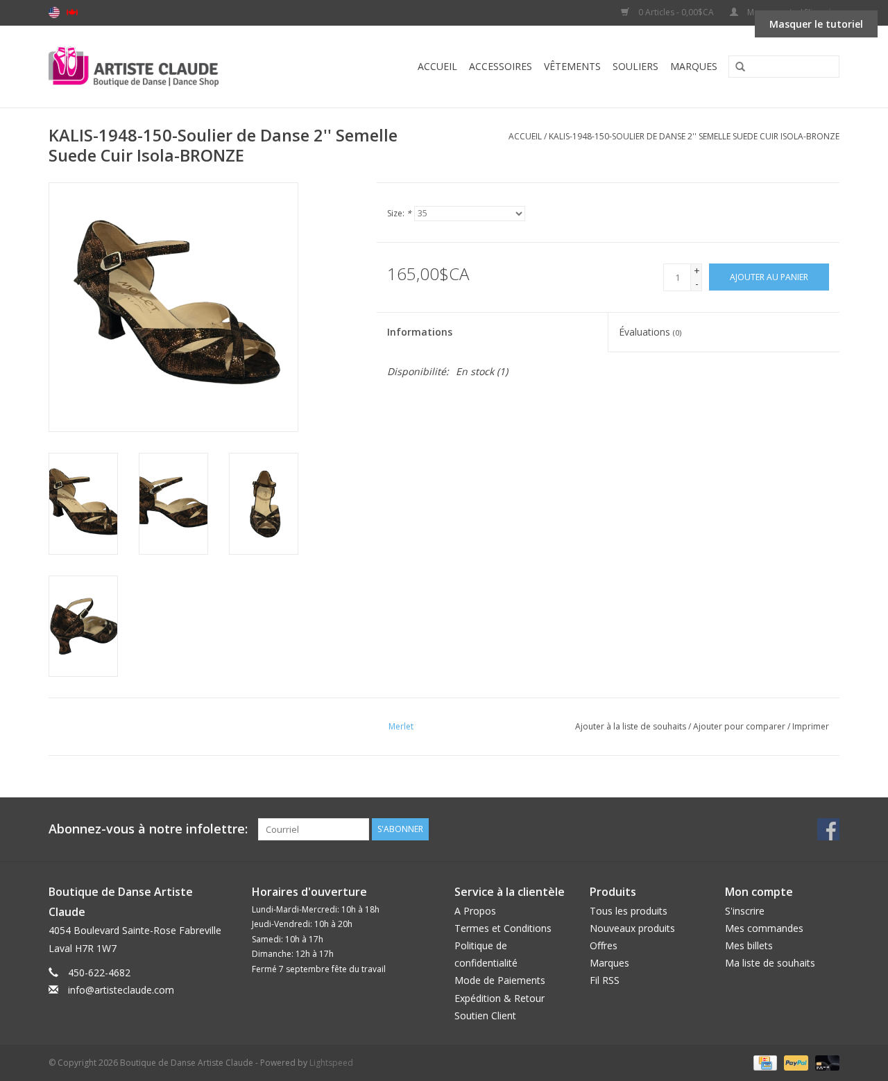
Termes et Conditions (503, 928)
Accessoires (500, 66)
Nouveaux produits (632, 928)
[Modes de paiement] (764, 1062)
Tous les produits (628, 910)
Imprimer (810, 726)
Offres (603, 945)
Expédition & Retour (499, 998)
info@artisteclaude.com (121, 989)
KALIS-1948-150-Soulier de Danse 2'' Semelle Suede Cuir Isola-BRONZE (694, 136)
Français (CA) (72, 12)
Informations (419, 331)
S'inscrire (745, 910)
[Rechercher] (735, 67)
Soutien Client (485, 1015)
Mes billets (749, 945)
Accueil (437, 66)
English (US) (54, 12)
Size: (399, 213)
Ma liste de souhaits (770, 962)
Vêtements (572, 66)
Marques (693, 66)
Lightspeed (331, 1063)
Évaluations (650, 331)
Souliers (635, 66)
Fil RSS (605, 980)
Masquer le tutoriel (816, 24)
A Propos (475, 910)
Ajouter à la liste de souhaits (630, 726)
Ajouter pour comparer (740, 726)
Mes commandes (764, 928)
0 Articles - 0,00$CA (676, 12)
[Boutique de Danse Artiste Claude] (161, 66)
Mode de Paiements (499, 980)
